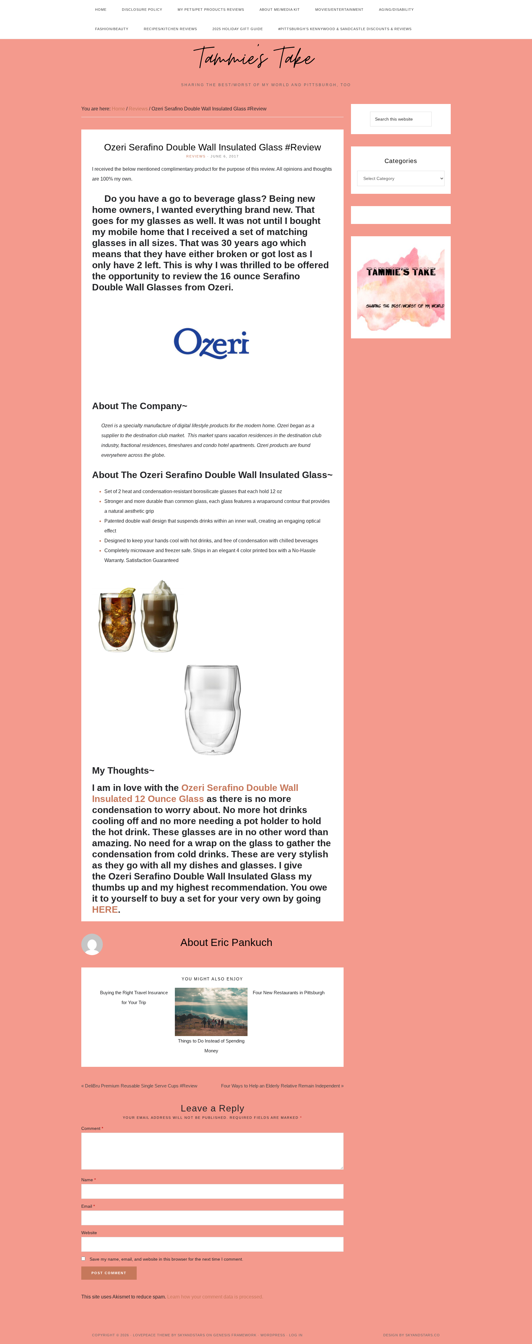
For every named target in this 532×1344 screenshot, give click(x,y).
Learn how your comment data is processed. (215, 1296)
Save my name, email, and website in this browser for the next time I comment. (166, 1259)
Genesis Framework (234, 1335)
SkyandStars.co (422, 1335)
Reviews (196, 156)
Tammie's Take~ (266, 58)
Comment (92, 1128)
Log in (296, 1335)
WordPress (272, 1335)
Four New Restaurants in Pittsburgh (288, 992)
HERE (105, 909)
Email (88, 1206)
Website (89, 1232)
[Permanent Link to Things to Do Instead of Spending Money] (211, 992)
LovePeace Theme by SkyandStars (169, 1335)
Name (88, 1179)
